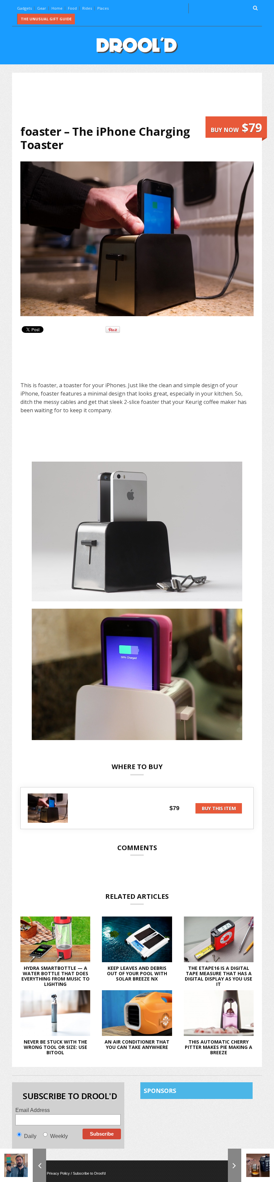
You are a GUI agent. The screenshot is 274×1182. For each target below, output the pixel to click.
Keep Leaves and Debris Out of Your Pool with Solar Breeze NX (137, 973)
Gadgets (24, 8)
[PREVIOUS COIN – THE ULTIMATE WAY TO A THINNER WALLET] (23, 1165)
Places (103, 8)
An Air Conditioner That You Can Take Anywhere (137, 1044)
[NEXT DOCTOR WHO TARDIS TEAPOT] (251, 1165)
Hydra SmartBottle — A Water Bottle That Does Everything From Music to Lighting (55, 976)
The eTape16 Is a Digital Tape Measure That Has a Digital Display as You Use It (218, 976)
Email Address (32, 1110)
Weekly (59, 1136)
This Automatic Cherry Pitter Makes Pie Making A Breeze (218, 1047)
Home (56, 8)
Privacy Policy (58, 1173)
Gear (41, 8)
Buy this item (219, 808)
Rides (87, 8)
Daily (30, 1136)
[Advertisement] (142, 99)
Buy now (236, 127)
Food (72, 8)
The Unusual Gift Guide (46, 18)
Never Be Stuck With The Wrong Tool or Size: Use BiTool (55, 1047)
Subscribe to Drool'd (89, 1173)
